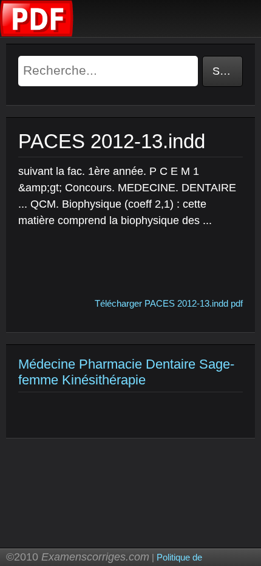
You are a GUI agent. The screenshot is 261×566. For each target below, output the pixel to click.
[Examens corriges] (37, 34)
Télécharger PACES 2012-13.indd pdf (169, 303)
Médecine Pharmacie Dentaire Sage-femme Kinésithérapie (126, 371)
